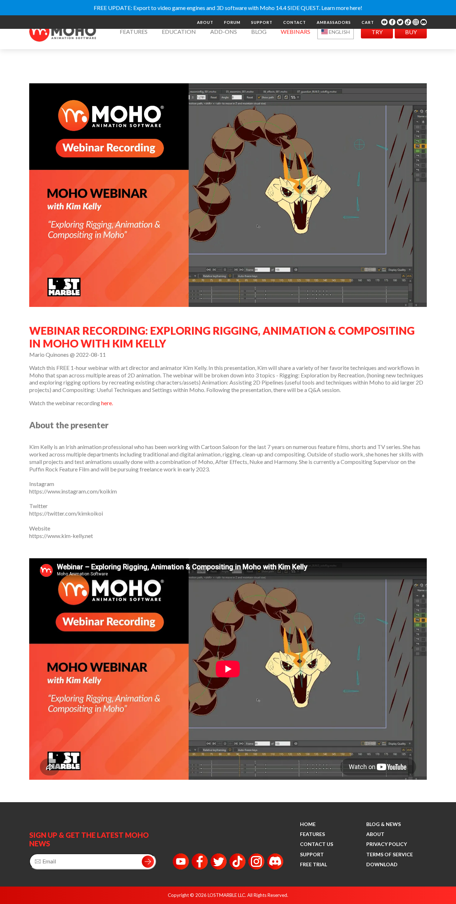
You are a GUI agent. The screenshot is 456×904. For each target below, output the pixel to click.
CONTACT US (316, 844)
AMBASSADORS (334, 22)
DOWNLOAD (382, 864)
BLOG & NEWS (383, 824)
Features (133, 31)
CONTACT (294, 22)
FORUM (232, 22)
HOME (308, 824)
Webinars (295, 31)
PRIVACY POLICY (386, 844)
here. (107, 402)
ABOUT (205, 22)
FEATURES (312, 834)
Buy (411, 31)
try (377, 31)
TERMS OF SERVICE (389, 854)
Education (179, 31)
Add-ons (223, 31)
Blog (258, 31)
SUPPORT (262, 22)
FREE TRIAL (313, 864)
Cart (368, 22)
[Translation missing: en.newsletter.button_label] (148, 861)
